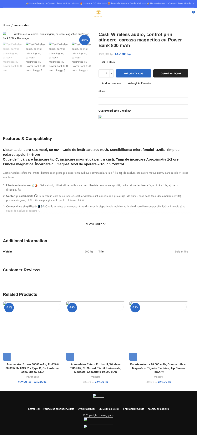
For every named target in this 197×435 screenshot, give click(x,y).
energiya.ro (107, 415)
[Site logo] (98, 13)
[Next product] (191, 25)
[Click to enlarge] (10, 33)
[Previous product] (182, 25)
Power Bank (32, 377)
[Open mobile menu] (4, 13)
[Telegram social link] (126, 91)
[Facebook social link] (108, 91)
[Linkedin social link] (121, 91)
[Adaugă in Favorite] (56, 306)
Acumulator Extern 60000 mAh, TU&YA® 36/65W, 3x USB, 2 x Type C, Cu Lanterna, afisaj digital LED (32, 368)
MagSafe (95, 377)
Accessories (21, 25)
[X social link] (113, 91)
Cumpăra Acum (171, 73)
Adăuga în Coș (133, 73)
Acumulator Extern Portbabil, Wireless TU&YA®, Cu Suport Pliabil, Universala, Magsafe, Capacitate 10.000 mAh (95, 368)
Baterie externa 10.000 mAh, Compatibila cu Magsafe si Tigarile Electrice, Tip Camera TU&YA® (158, 368)
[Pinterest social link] (117, 91)
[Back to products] (187, 25)
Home (6, 25)
